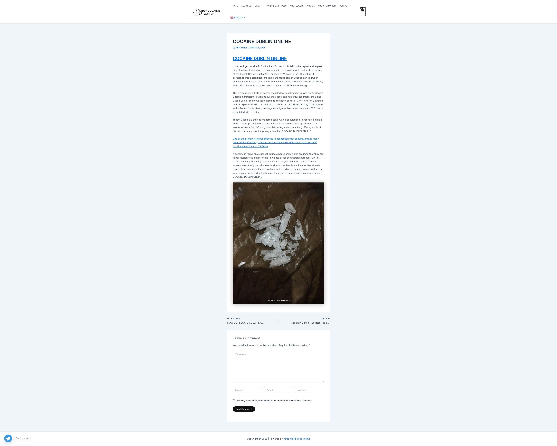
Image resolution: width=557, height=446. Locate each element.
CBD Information (327, 6)
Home (235, 6)
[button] (261, 6)
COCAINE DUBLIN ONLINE (260, 58)
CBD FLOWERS (296, 6)
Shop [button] (257, 6)
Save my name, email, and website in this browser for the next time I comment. (274, 400)
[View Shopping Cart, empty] (363, 11)
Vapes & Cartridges (276, 6)
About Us (246, 6)
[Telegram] (8, 438)
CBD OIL (310, 6)
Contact (343, 6)
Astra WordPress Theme (297, 438)
